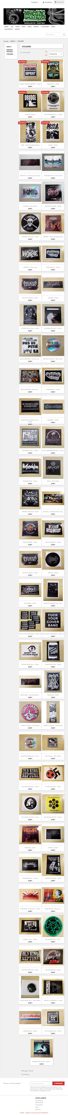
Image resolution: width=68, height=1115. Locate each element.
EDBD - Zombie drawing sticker (30, 145)
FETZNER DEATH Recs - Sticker (30, 328)
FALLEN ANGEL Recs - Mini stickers (30, 1000)
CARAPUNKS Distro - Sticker (53, 664)
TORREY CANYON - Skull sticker (30, 725)
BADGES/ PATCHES (10, 51)
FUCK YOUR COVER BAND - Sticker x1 (53, 634)
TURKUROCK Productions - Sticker (30, 909)
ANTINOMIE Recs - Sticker (30, 878)
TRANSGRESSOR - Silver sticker (53, 175)
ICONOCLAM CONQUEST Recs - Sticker (30, 421)
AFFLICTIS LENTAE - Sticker (30, 298)
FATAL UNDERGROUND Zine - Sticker (53, 450)
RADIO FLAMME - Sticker (30, 542)
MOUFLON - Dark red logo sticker (30, 175)
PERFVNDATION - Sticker (30, 481)
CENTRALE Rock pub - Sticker (30, 237)
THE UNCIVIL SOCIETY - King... (30, 817)
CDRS (23, 27)
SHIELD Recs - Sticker (53, 84)
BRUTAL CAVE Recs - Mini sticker (53, 359)
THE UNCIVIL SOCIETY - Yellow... (53, 817)
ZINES (30, 27)
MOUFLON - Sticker (53, 695)
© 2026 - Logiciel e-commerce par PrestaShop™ (34, 1113)
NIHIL (53, 27)
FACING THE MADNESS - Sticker (53, 1000)
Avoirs (37, 1107)
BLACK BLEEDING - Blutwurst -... (30, 389)
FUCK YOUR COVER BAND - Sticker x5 (30, 634)
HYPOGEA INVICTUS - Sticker (30, 511)
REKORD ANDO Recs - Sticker (30, 664)
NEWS (6, 27)
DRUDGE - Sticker (30, 114)
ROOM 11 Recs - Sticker (30, 939)
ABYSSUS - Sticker (53, 573)
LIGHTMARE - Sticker (30, 603)
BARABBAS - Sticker (53, 420)
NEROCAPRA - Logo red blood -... (30, 695)
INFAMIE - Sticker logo (30, 267)
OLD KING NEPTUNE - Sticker (30, 786)
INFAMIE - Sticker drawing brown (53, 237)
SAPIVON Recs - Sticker (53, 267)
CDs (12, 27)
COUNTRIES (45, 27)
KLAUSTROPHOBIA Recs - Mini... (30, 756)
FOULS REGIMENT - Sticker (53, 542)
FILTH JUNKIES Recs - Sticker (53, 1031)
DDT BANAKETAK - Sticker (53, 970)
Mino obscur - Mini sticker (53, 756)
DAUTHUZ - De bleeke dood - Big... (53, 511)
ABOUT (17, 29)
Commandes (39, 1105)
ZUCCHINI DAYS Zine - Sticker (53, 328)
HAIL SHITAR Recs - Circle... (53, 939)
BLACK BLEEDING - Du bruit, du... (30, 359)
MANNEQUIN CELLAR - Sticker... (41, 1061)
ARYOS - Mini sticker (53, 481)
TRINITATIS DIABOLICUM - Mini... (53, 603)
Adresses (38, 1109)
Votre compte (40, 1098)
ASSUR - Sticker (53, 145)
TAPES (17, 27)
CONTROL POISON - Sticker (53, 878)
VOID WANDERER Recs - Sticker (53, 114)
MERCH (36, 27)
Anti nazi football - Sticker (53, 786)
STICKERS (10, 54)
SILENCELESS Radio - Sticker (53, 206)
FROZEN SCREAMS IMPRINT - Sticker (30, 84)
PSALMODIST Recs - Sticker (30, 450)
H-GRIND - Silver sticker (30, 206)
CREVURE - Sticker (53, 298)
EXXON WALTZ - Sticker (30, 1031)
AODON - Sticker (53, 848)
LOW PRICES (8, 29)
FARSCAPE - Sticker (30, 848)
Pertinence (56, 54)
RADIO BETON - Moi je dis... (53, 909)
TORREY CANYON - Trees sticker (53, 725)
